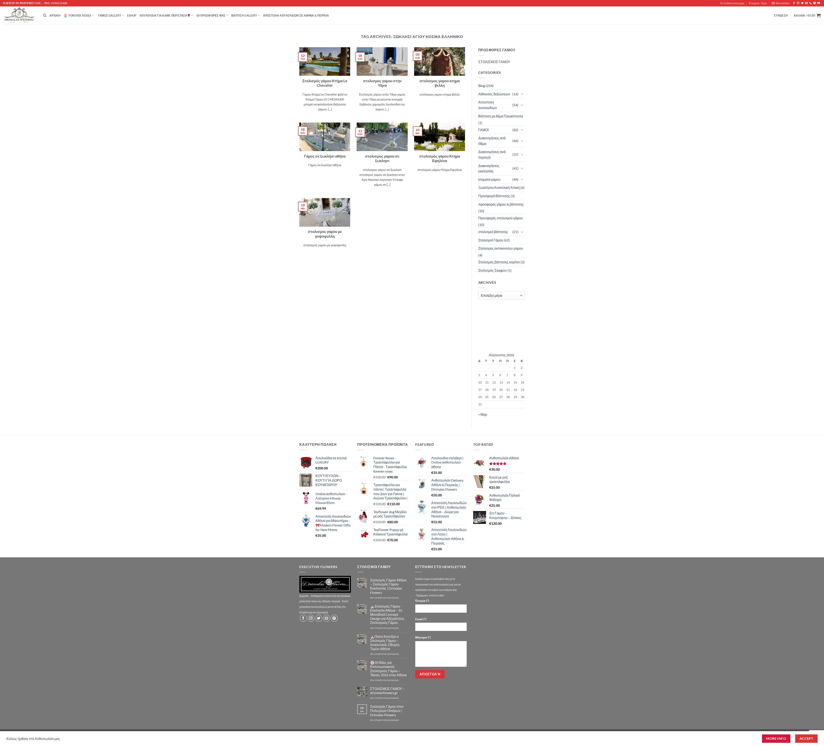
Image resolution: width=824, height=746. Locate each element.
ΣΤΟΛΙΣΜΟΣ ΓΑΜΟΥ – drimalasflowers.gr (387, 691)
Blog (481, 85)
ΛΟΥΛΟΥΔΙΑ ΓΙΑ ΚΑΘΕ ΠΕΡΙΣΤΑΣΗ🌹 (165, 15)
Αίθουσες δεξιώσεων (494, 94)
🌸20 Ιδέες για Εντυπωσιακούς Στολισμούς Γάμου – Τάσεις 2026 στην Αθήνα (388, 668)
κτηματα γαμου (489, 179)
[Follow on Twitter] (802, 3)
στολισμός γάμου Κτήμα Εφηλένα (439, 158)
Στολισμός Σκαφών (492, 270)
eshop (131, 15)
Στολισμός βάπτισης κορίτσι (499, 262)
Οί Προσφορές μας (211, 15)
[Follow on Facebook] (794, 3)
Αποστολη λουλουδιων (487, 105)
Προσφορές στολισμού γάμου (500, 218)
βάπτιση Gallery (244, 15)
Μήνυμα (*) (423, 637)
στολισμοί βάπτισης (493, 232)
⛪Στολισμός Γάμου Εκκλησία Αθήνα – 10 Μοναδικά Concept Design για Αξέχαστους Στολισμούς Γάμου (387, 614)
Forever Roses (80, 15)
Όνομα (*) (422, 600)
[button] (781, 3)
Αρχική (54, 15)
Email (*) (420, 619)
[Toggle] (522, 93)
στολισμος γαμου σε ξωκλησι (382, 158)
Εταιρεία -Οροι (758, 3)
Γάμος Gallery (109, 15)
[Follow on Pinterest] (814, 3)
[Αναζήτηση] (44, 15)
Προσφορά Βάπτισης (494, 196)
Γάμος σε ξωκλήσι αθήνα (324, 156)
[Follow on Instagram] (798, 3)
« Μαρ (482, 414)
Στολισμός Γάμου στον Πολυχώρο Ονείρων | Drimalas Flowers (387, 710)
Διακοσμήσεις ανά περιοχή (492, 154)
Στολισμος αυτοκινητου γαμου (500, 248)
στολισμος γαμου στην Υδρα (382, 83)
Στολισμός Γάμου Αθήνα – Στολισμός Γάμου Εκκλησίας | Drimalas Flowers (388, 586)
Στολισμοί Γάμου (490, 240)
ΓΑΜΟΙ (483, 130)
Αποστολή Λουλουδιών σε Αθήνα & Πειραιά (296, 15)
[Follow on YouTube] (818, 3)
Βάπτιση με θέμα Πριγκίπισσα (500, 116)
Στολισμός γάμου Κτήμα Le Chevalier (324, 83)
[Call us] (810, 3)
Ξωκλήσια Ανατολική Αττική (499, 187)
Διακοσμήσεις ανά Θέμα (492, 141)
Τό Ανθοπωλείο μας (732, 3)
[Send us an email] (806, 3)
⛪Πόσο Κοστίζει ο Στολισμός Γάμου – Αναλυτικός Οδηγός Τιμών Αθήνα (385, 642)
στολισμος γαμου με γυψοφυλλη (325, 233)
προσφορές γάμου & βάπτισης (501, 204)
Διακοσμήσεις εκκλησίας (488, 168)
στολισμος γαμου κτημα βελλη (440, 83)
